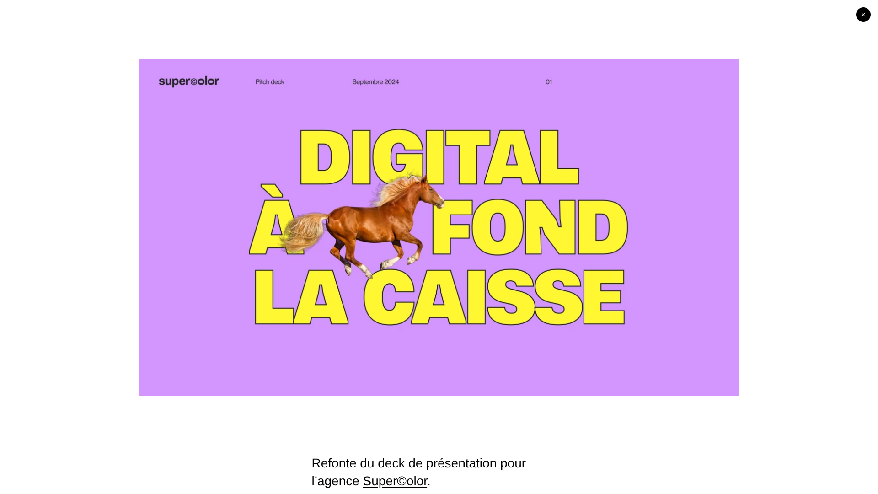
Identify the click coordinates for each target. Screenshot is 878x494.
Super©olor (395, 481)
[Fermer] (863, 14)
